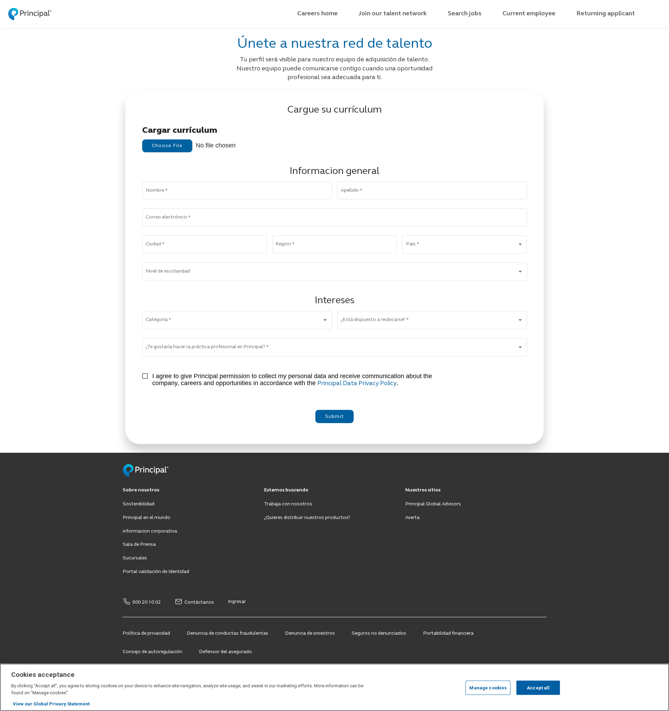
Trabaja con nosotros (288, 504)
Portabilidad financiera (448, 633)
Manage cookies (488, 687)
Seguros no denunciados (379, 633)
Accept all (538, 687)
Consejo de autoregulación (152, 652)
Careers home (317, 13)
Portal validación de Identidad (156, 571)
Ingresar (237, 601)
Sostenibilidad (138, 504)
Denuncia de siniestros (310, 633)
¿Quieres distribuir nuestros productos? (307, 517)
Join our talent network (393, 13)
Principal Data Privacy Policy (357, 383)
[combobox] (464, 246)
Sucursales (135, 558)
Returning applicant (605, 13)
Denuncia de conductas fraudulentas (227, 633)
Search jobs (465, 13)
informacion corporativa (150, 531)
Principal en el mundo (146, 517)
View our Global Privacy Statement (51, 703)
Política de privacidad (146, 633)
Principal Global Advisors (433, 504)
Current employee (528, 13)
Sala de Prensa (139, 544)
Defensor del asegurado (225, 652)
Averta (412, 517)
